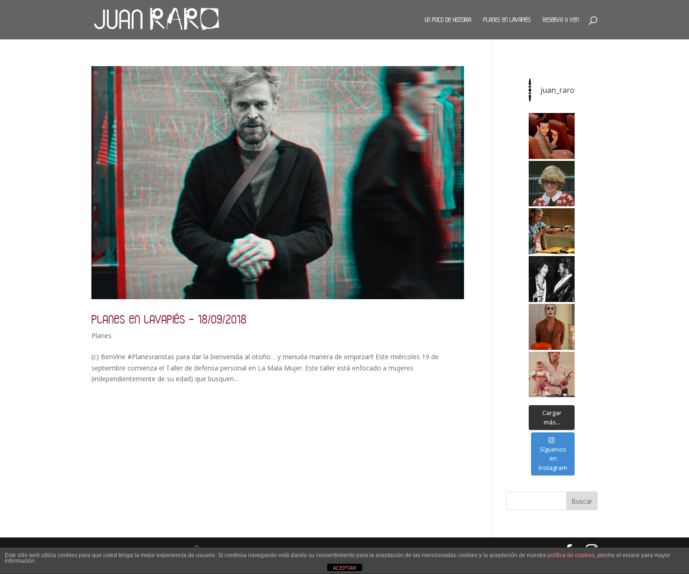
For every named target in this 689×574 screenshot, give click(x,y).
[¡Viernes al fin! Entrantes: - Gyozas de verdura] (552, 279)
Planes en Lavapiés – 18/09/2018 (169, 319)
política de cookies (571, 555)
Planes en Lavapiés (507, 19)
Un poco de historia (448, 19)
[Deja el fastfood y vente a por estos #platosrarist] (552, 136)
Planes (101, 335)
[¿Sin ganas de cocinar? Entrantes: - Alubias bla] (552, 375)
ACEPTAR (344, 568)
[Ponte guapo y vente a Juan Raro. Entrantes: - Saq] (552, 327)
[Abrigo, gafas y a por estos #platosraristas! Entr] (552, 184)
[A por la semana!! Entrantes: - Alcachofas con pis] (552, 231)
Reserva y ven (561, 19)
